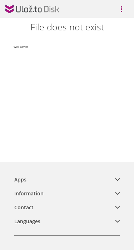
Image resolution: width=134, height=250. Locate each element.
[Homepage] (32, 9)
